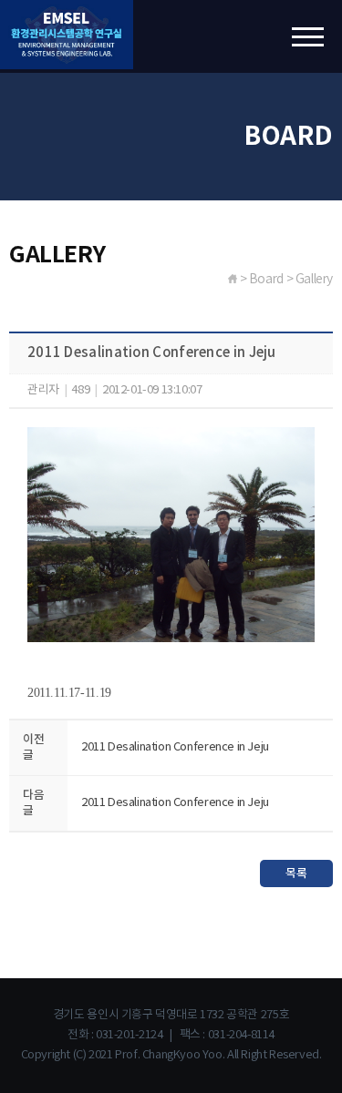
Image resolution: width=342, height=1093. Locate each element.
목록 (295, 873)
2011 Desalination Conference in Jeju (175, 747)
